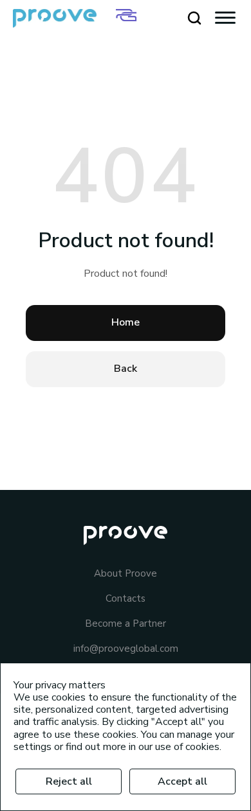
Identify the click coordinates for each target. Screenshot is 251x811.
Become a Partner (125, 624)
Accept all (182, 781)
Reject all (69, 781)
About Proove (125, 574)
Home (125, 322)
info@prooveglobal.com (125, 649)
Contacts (125, 599)
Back (125, 369)
